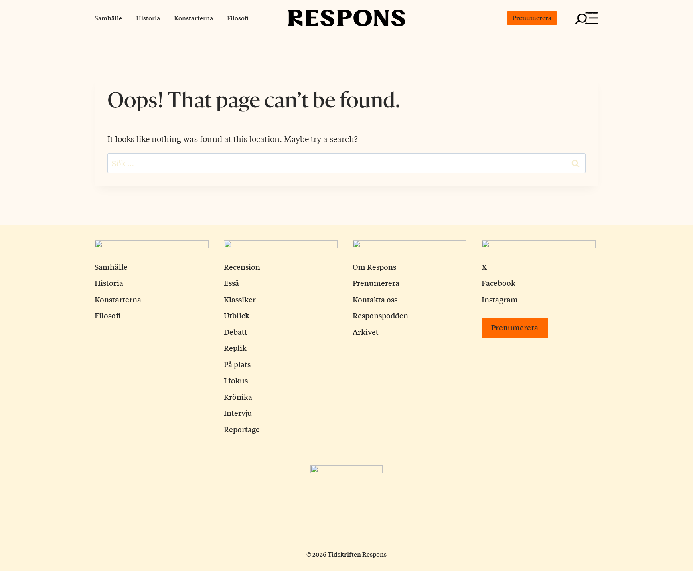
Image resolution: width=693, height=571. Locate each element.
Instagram (500, 299)
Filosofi (238, 17)
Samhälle (108, 17)
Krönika (238, 396)
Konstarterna (193, 17)
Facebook (498, 282)
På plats (237, 364)
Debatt (235, 331)
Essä (231, 282)
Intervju (238, 412)
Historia (148, 17)
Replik (235, 347)
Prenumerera (531, 17)
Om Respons (374, 266)
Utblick (236, 315)
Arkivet (366, 331)
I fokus (236, 380)
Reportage (242, 429)
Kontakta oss (375, 299)
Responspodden (380, 315)
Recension (242, 266)
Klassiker (240, 299)
